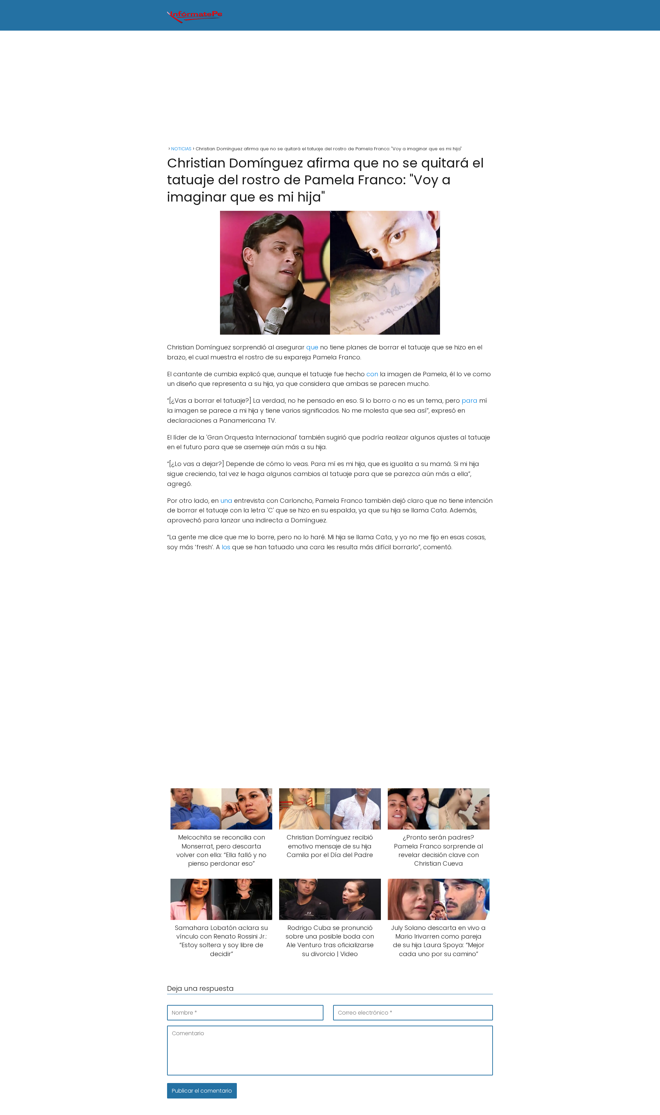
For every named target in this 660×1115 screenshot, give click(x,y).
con (372, 374)
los (226, 547)
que (312, 347)
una (226, 500)
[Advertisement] (330, 89)
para (469, 400)
